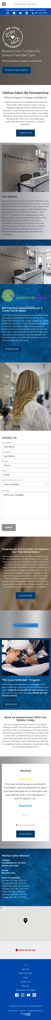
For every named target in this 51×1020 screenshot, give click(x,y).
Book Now (11, 704)
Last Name (7, 452)
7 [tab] (28, 825)
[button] (25, 921)
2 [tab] (18, 825)
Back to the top (27, 950)
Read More (25, 805)
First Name (7, 443)
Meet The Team (25, 973)
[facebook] (16, 995)
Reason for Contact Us (12, 480)
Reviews (25, 986)
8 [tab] (30, 825)
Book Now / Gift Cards (25, 990)
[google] (34, 995)
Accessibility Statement (35, 1011)
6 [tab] (26, 825)
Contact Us (25, 133)
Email (5, 471)
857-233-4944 (41, 13)
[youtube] (28, 995)
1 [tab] (16, 825)
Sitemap (22, 1011)
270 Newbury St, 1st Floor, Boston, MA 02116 (25, 10)
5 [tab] (24, 825)
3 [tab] (20, 825)
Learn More (12, 349)
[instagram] (22, 995)
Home (25, 965)
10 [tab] (34, 825)
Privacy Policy (12, 1011)
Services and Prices (16, 70)
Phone (6, 461)
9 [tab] (32, 825)
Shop (25, 977)
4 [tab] (22, 825)
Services (25, 969)
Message (6, 491)
